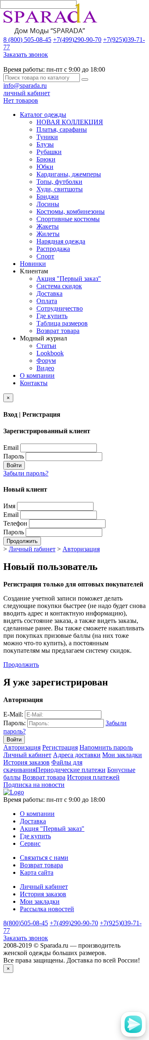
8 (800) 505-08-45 (27, 39)
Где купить (51, 315)
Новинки (33, 263)
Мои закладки (122, 754)
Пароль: (14, 722)
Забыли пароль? (25, 473)
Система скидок (59, 286)
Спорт (45, 256)
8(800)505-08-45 (25, 923)
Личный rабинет (32, 549)
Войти (14, 465)
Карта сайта (36, 872)
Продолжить (22, 541)
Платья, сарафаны (61, 129)
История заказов (26, 762)
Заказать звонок (25, 54)
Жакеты (47, 226)
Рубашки (49, 151)
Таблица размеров (62, 323)
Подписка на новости (34, 784)
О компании (37, 375)
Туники (47, 136)
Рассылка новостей (47, 908)
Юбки (44, 166)
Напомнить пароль (106, 747)
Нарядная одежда (60, 241)
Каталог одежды (43, 114)
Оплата (46, 300)
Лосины (47, 204)
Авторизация (81, 549)
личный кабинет (26, 93)
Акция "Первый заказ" (68, 278)
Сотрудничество (59, 308)
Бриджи (47, 196)
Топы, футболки (59, 181)
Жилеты (48, 233)
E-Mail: (13, 714)
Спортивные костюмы (68, 218)
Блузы (45, 144)
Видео (45, 368)
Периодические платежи (71, 769)
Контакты (34, 382)
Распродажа (53, 248)
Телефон (15, 523)
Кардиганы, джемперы (68, 174)
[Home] (13, 792)
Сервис (30, 843)
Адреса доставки (77, 754)
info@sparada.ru (25, 85)
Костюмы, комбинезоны (70, 211)
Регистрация (60, 747)
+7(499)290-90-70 (77, 39)
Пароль (13, 456)
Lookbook (50, 353)
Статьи (46, 345)
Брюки (45, 159)
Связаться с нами (44, 857)
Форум (46, 360)
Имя (9, 505)
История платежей (93, 777)
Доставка (49, 293)
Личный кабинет (27, 754)
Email (11, 447)
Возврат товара (57, 330)
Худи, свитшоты (59, 189)
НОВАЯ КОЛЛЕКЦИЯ (69, 121)
